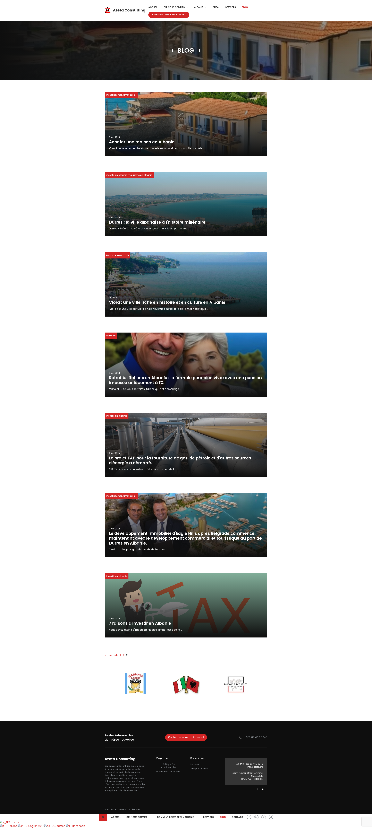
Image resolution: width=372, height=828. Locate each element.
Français (14, 822)
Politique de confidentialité (168, 766)
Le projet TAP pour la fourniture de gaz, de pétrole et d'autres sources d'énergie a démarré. (180, 460)
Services (230, 7)
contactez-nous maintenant (169, 14)
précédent (113, 655)
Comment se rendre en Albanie (175, 817)
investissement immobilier (121, 94)
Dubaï (216, 7)
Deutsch (60, 826)
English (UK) (36, 826)
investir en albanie (116, 175)
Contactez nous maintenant (186, 737)
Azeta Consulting (129, 10)
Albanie (198, 7)
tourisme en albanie (140, 175)
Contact (237, 817)
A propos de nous (199, 768)
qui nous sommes (174, 7)
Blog (245, 7)
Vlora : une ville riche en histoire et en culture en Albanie (167, 302)
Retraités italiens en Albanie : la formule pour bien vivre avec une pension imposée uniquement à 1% (185, 380)
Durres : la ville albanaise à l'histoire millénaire (157, 222)
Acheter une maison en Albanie (142, 142)
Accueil (153, 7)
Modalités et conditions (168, 771)
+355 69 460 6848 (255, 737)
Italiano (13, 826)
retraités (111, 335)
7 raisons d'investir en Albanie (140, 623)
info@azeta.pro (255, 766)
